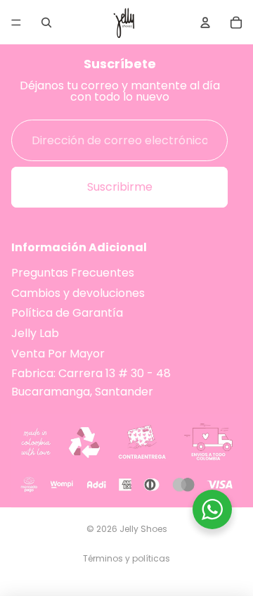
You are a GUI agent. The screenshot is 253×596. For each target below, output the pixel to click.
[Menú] (16, 22)
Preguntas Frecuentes (72, 273)
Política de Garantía (67, 313)
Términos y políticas (126, 558)
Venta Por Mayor (58, 353)
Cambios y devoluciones (78, 293)
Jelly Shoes (143, 529)
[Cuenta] (205, 22)
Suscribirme (120, 187)
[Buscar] (46, 22)
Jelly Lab (35, 333)
